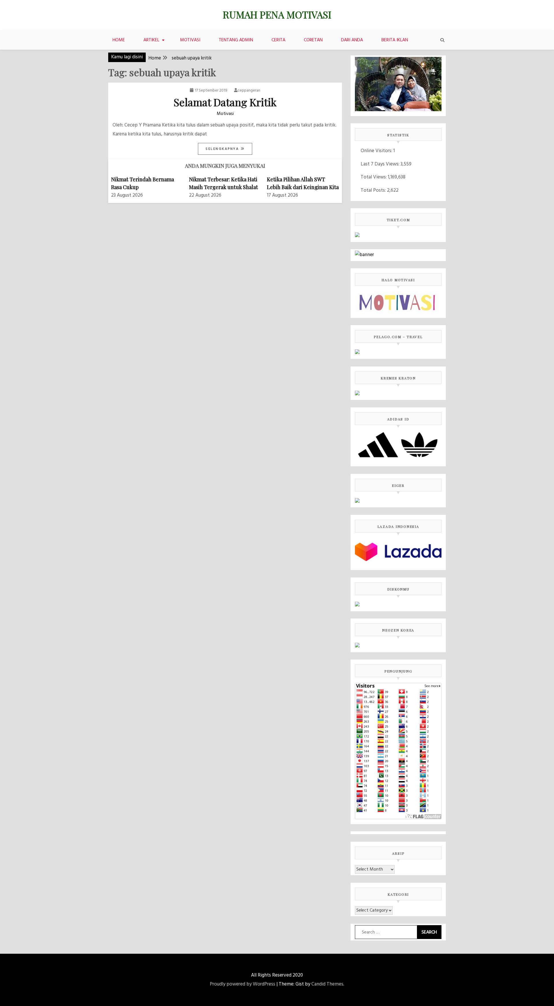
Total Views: (374, 177)
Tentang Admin (236, 40)
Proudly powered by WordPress (242, 984)
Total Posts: (374, 190)
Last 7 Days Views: (380, 164)
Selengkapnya (223, 149)
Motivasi (190, 40)
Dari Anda (352, 40)
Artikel (151, 40)
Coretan (313, 40)
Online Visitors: (377, 151)
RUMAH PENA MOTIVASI (277, 14)
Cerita (278, 40)
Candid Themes (327, 984)
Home (119, 40)
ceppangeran (248, 90)
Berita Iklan (394, 40)
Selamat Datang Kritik (225, 102)
